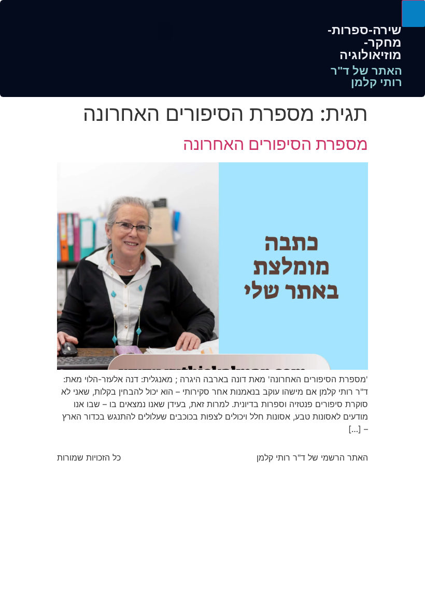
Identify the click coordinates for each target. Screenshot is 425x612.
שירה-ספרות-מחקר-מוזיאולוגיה (364, 42)
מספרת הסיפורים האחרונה (275, 144)
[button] (164, 31)
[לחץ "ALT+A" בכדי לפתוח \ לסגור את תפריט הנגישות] (413, 13)
